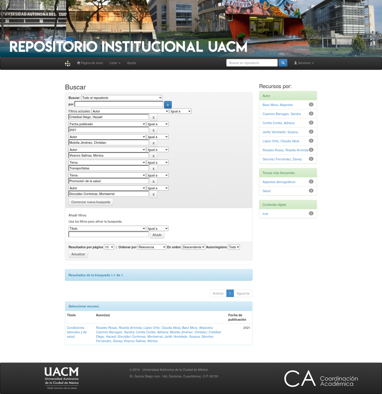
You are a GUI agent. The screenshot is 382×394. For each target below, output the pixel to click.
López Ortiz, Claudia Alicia (161, 327)
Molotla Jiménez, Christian (188, 332)
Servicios (304, 63)
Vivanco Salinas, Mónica (141, 341)
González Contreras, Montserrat (139, 336)
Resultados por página (86, 247)
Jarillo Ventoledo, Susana (182, 336)
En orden (174, 247)
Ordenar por (127, 247)
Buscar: (74, 97)
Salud (267, 191)
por (71, 104)
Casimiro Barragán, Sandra (115, 332)
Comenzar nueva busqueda (90, 202)
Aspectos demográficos (279, 182)
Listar (114, 63)
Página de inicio (91, 63)
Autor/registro (216, 247)
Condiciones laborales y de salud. (77, 332)
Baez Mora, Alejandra (197, 327)
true (265, 213)
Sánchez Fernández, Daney (282, 159)
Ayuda (131, 63)
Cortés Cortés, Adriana (152, 332)
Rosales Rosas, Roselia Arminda (119, 327)
